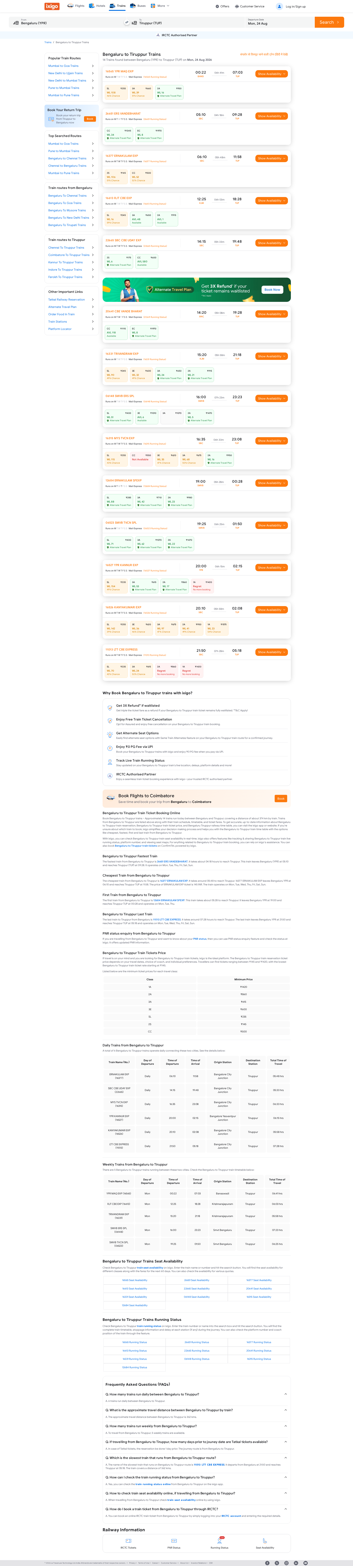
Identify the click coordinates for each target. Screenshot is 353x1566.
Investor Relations (198, 1563)
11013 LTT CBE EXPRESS (167, 919)
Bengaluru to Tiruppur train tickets (136, 845)
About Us (184, 1563)
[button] (290, 6)
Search (327, 22)
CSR (211, 1563)
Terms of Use (143, 1563)
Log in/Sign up (296, 6)
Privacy (132, 1563)
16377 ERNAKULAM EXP (174, 880)
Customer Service (168, 1563)
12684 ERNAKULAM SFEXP (169, 900)
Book (280, 798)
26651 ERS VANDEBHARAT (172, 861)
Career (155, 1563)
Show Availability (269, 73)
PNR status (199, 938)
